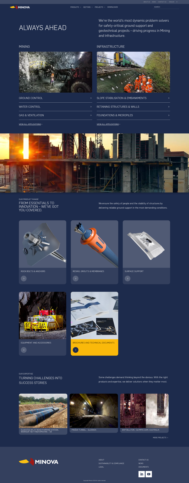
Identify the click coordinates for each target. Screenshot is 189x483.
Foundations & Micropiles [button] (115, 115)
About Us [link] (146, 2)
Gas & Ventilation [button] (31, 115)
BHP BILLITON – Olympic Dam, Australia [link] (140, 430)
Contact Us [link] (162, 2)
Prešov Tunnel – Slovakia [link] (84, 430)
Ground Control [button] (31, 98)
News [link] (154, 2)
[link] (23, 7)
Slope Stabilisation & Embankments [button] (121, 98)
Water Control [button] (29, 106)
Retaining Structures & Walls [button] (118, 106)
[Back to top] (187, 469)
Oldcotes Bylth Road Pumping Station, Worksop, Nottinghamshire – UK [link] (39, 431)
